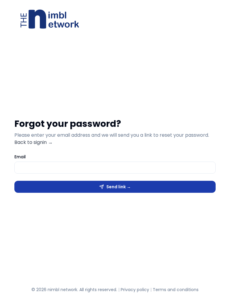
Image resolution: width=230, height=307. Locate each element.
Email (20, 157)
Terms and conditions (176, 290)
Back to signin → (33, 142)
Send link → (118, 187)
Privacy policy (135, 290)
